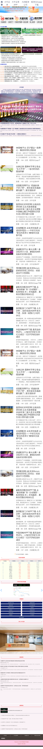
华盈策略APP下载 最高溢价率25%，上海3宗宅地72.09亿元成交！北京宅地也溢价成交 (28, 333)
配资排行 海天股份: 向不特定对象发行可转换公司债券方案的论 (13, 54)
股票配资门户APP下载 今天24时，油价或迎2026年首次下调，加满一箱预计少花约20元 (28, 312)
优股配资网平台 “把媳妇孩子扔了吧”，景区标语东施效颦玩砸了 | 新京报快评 (28, 188)
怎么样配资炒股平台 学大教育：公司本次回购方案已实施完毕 (12, 40)
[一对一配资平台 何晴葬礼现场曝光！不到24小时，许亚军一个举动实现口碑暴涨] (32, 31)
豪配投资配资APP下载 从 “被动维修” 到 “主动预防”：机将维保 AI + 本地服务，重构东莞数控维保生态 (28, 290)
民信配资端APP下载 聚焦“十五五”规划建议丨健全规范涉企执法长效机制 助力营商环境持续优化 (20, 128)
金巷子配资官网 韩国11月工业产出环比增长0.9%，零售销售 (12, 55)
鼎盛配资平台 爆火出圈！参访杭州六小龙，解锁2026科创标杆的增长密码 (28, 251)
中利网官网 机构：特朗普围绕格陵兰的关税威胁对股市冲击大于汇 (13, 58)
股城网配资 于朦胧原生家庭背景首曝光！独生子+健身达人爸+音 (13, 62)
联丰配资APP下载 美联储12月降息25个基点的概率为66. (11, 57)
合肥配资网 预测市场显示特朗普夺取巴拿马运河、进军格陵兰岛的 (13, 41)
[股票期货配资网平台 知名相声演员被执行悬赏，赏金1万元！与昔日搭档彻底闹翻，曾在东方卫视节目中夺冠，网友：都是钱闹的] (10, 31)
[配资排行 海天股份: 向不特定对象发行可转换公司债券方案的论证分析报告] (10, 50)
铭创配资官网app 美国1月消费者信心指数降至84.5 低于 (11, 60)
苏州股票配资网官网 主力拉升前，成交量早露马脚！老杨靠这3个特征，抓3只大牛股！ (18, 123)
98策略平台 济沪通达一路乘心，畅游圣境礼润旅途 (28, 148)
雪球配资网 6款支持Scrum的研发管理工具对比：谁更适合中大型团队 (28, 270)
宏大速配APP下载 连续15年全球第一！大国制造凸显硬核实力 (13, 134)
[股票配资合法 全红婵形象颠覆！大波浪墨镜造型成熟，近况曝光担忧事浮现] (32, 50)
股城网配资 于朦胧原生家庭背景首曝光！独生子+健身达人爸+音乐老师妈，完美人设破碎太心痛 (22, 121)
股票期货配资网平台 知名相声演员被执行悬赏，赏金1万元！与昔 (13, 35)
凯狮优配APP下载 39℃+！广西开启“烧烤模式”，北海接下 (12, 36)
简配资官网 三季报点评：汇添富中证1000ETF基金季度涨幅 (12, 38)
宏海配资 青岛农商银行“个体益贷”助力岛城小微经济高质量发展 (13, 43)
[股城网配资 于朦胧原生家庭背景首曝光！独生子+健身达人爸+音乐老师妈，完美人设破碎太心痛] (21, 107)
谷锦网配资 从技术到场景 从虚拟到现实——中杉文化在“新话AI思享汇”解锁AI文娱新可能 (28, 231)
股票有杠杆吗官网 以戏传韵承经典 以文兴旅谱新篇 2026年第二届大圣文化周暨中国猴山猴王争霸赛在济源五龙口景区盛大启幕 (28, 209)
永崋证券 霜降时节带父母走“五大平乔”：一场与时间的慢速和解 (28, 169)
